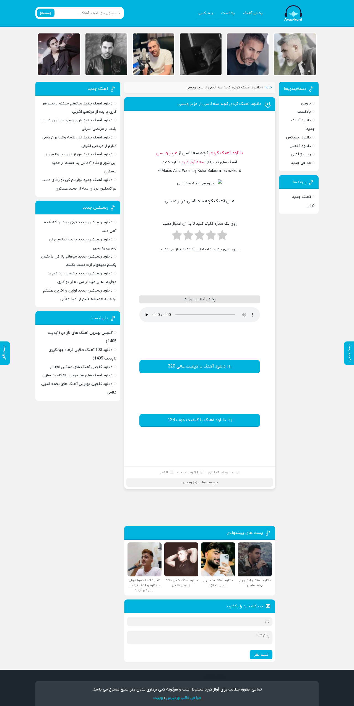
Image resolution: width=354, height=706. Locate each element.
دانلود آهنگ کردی (226, 153)
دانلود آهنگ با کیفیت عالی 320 (197, 366)
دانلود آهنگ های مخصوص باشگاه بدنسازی (77, 375)
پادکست (228, 13)
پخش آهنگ (253, 13)
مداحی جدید (301, 163)
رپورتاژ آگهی (301, 154)
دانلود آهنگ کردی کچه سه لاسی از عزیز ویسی (219, 104)
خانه (268, 87)
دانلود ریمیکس (298, 137)
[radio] (222, 237)
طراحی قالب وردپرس (183, 697)
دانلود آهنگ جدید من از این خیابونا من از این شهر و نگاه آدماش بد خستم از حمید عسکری (80, 163)
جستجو (46, 13)
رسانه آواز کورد (193, 162)
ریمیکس (206, 13)
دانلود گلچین (300, 146)
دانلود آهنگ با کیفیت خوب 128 (197, 420)
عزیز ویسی (166, 153)
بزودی (306, 103)
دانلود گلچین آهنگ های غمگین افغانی (81, 367)
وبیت (158, 697)
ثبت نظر (261, 654)
